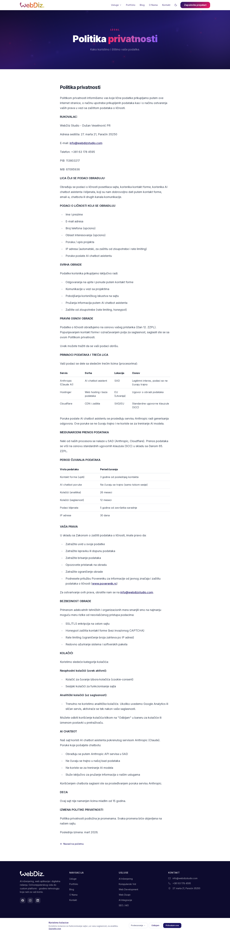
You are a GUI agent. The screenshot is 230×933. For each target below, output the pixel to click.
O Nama (153, 5)
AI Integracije (125, 900)
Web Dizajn (124, 894)
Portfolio (130, 5)
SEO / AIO (124, 905)
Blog (142, 5)
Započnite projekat (195, 5)
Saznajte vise (55, 928)
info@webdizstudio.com (86, 143)
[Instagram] (30, 900)
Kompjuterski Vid (127, 884)
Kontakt (166, 5)
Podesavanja (137, 925)
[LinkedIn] (38, 900)
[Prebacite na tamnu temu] (176, 5)
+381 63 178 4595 (182, 883)
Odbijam (155, 925)
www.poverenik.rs (104, 583)
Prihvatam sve (172, 925)
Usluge (115, 5)
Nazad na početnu (73, 843)
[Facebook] (23, 900)
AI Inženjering (126, 878)
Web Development (128, 889)
